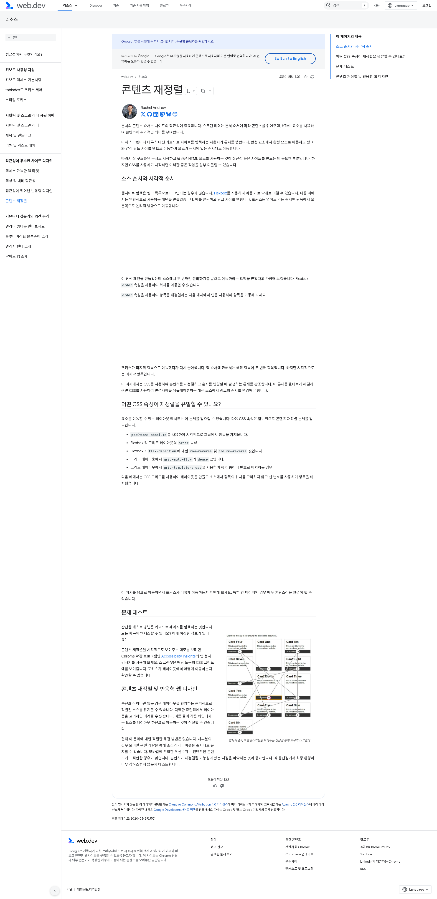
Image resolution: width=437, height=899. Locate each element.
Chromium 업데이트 (299, 854)
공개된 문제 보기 (222, 854)
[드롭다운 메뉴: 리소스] (78, 5)
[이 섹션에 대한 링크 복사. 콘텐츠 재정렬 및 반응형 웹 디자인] (201, 689)
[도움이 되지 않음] (312, 76)
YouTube (366, 854)
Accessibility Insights (178, 656)
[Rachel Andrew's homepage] (175, 115)
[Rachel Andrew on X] (143, 115)
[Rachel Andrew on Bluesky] (168, 115)
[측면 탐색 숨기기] (54, 890)
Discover (96, 5)
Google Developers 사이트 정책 (175, 810)
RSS (363, 869)
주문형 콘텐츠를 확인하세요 (194, 41)
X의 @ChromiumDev (375, 847)
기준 (116, 5)
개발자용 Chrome (297, 847)
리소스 (67, 5)
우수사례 (186, 5)
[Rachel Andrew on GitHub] (149, 115)
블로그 (164, 5)
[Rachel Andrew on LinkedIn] (155, 115)
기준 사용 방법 (139, 5)
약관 (70, 889)
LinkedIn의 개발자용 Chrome (380, 861)
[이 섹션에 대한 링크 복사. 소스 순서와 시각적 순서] (179, 179)
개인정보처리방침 (89, 889)
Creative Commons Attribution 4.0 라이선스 (198, 804)
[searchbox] (30, 37)
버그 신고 (217, 847)
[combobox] (346, 5)
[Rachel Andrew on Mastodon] (162, 115)
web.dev (127, 77)
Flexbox (220, 193)
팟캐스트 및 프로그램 (299, 869)
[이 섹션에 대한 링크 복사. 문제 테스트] (151, 613)
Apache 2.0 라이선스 (295, 804)
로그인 (427, 5)
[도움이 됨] (305, 76)
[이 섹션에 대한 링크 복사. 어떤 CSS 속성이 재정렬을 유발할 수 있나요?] (225, 405)
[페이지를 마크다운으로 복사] (203, 91)
